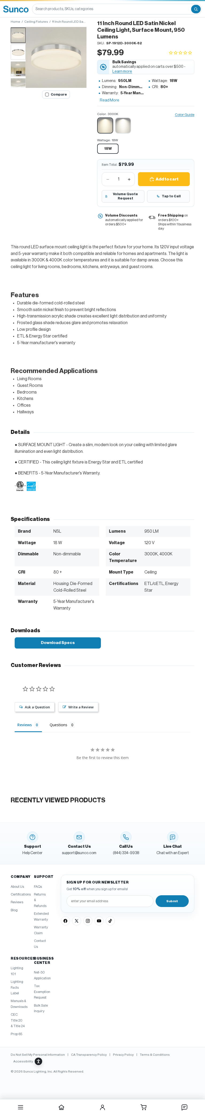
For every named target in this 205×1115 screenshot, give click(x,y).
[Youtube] (99, 920)
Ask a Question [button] (37, 707)
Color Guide (184, 115)
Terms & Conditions (155, 1054)
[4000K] (123, 125)
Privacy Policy (123, 1054)
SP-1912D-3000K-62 (124, 43)
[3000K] (105, 125)
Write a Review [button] (81, 707)
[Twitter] (76, 920)
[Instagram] (87, 920)
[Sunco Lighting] (16, 9)
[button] (56, 57)
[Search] (196, 9)
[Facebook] (65, 920)
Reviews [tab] (24, 724)
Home (15, 21)
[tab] (18, 35)
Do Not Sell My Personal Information (38, 1054)
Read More (109, 100)
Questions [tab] (58, 724)
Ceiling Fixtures (36, 21)
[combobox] (111, 9)
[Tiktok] (110, 920)
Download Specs (58, 643)
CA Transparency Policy (89, 1054)
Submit (172, 901)
